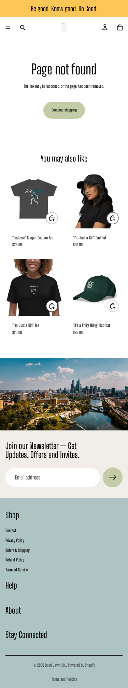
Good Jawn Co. (55, 665)
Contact (10, 530)
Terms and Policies (64, 679)
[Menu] (8, 27)
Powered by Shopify (81, 665)
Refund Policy (14, 560)
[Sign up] (113, 477)
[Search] (22, 27)
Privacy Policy (14, 540)
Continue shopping (64, 109)
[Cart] (119, 27)
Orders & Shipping (17, 550)
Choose (57, 218)
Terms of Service (16, 569)
